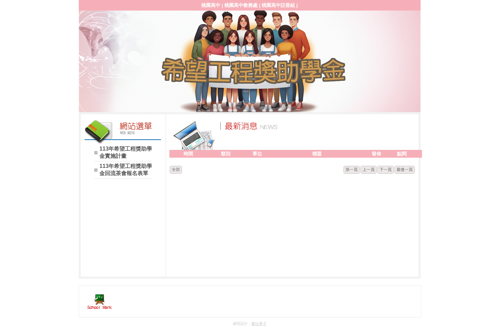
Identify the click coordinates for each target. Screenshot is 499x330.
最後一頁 (404, 169)
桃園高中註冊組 (278, 5)
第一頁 (352, 169)
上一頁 (369, 169)
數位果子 (259, 324)
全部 (176, 169)
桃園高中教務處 (241, 5)
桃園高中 (210, 5)
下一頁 (386, 169)
